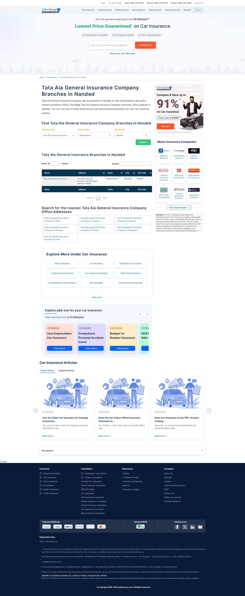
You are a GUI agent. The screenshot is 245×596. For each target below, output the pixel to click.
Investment (48, 485)
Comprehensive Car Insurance (62, 283)
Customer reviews (130, 477)
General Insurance (51, 473)
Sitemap (168, 477)
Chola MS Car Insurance (178, 157)
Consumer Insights (131, 489)
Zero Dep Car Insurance (130, 263)
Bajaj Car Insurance (164, 157)
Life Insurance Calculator (92, 497)
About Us (168, 473)
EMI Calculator (87, 489)
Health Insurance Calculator (94, 501)
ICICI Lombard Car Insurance (194, 176)
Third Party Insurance (131, 273)
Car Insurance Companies (130, 283)
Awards (125, 485)
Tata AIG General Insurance (55, 178)
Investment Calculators (95, 473)
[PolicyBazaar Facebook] (177, 527)
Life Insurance (49, 477)
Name (47, 173)
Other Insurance (50, 493)
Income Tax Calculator (91, 481)
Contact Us (198, 3)
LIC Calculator (87, 493)
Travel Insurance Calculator (93, 505)
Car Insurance (52, 77)
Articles (125, 473)
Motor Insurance (62, 263)
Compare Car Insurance (62, 273)
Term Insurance (50, 481)
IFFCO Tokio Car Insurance (163, 196)
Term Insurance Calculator (93, 485)
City (127, 173)
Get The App (117, 3)
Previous (90, 198)
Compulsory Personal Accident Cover (91, 338)
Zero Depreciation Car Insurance (59, 335)
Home (42, 77)
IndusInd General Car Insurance (179, 196)
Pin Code (142, 173)
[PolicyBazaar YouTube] (200, 527)
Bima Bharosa (51, 541)
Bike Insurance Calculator (93, 513)
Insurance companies (132, 481)
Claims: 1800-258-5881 (181, 3)
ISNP (166, 489)
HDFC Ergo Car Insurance (178, 176)
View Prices (145, 45)
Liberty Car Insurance (194, 196)
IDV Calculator (96, 283)
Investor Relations (172, 501)
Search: (115, 164)
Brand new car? (122, 53)
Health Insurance (51, 489)
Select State (83, 129)
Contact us (169, 493)
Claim (103, 3)
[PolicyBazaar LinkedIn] (192, 527)
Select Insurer (48, 129)
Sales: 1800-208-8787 (134, 3)
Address (82, 173)
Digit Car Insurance (194, 157)
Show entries (55, 163)
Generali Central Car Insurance (163, 177)
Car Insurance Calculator (96, 273)
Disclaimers (47, 450)
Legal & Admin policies (174, 485)
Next (104, 198)
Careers (167, 481)
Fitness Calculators (93, 477)
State (110, 173)
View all (96, 297)
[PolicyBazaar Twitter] (185, 527)
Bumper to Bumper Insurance (122, 335)
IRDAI (42, 541)
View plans (60, 348)
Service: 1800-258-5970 (157, 3)
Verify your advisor (172, 497)
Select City (120, 129)
